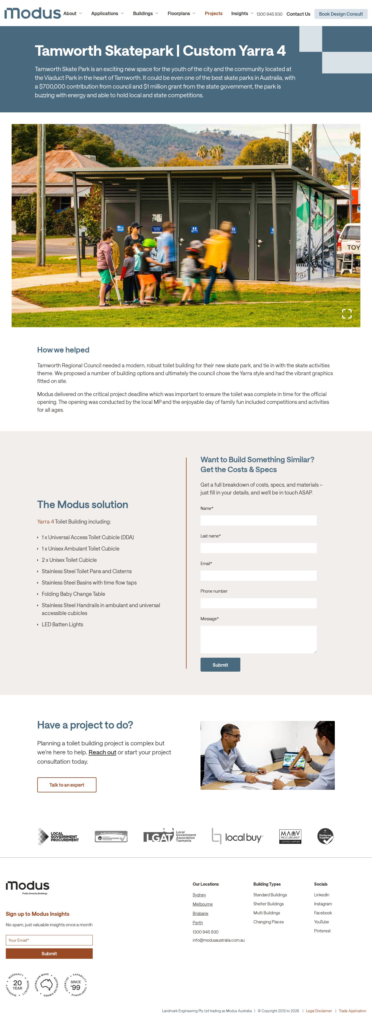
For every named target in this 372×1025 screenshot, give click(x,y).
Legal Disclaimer (319, 1011)
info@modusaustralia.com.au (219, 940)
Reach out (102, 752)
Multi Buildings (266, 912)
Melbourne (203, 904)
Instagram (323, 903)
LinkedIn (321, 894)
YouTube (321, 921)
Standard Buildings (270, 894)
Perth (198, 922)
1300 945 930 (269, 14)
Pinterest (322, 930)
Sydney (199, 894)
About (69, 13)
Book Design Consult (341, 14)
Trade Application (352, 1011)
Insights (239, 13)
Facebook (323, 912)
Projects (214, 13)
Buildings (143, 13)
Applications (104, 13)
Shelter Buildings (268, 903)
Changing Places (268, 921)
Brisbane (200, 913)
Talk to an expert (66, 784)
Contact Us (298, 14)
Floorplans (179, 13)
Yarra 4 (45, 521)
